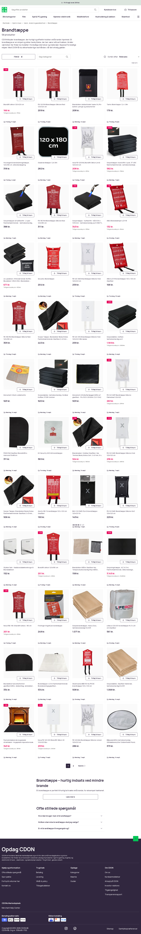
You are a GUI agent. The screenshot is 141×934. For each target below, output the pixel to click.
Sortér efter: (113, 57)
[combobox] (54, 9)
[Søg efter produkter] (95, 9)
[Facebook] (74, 928)
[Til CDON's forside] (4, 9)
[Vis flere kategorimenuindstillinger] (138, 16)
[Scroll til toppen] (135, 838)
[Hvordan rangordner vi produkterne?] (105, 57)
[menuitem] (9, 16)
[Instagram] (66, 928)
